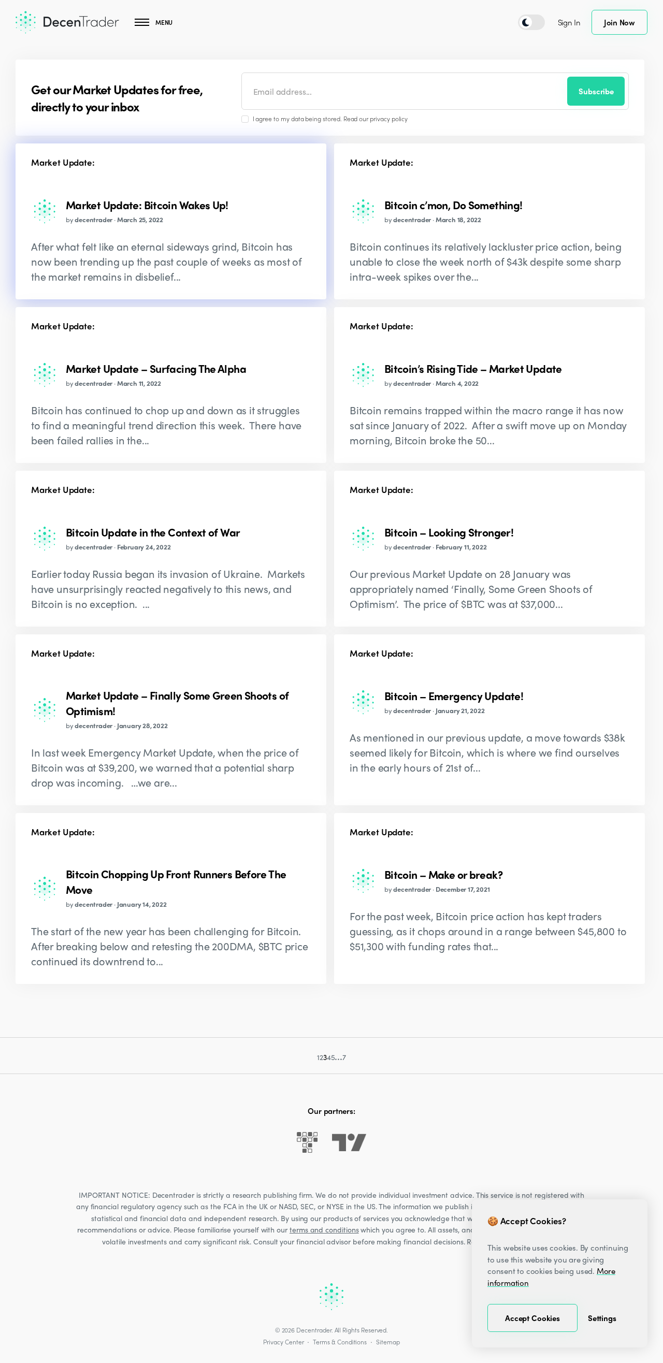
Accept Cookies (532, 1318)
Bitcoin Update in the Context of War (153, 532)
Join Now (619, 22)
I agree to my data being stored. (330, 118)
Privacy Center (283, 1341)
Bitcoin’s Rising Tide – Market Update (473, 368)
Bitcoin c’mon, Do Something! (453, 204)
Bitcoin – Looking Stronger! (448, 532)
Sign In (569, 22)
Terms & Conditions (340, 1341)
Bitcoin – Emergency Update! (453, 695)
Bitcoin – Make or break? (443, 874)
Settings (602, 1318)
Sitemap (388, 1341)
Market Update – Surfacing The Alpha (156, 368)
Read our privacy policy (375, 118)
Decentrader (313, 1330)
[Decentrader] (67, 22)
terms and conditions (324, 1229)
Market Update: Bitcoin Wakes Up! (147, 204)
